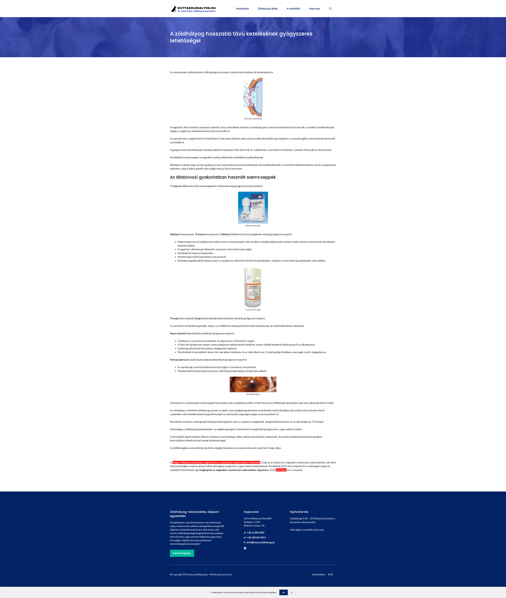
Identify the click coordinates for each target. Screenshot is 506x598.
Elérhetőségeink (182, 553)
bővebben (281, 469)
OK (283, 592)
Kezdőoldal (242, 8)
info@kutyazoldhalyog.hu (261, 542)
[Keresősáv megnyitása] (330, 8)
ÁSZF (330, 574)
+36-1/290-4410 (255, 532)
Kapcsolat (314, 8)
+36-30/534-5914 (256, 537)
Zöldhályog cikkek (268, 8)
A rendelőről (293, 8)
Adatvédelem (318, 574)
